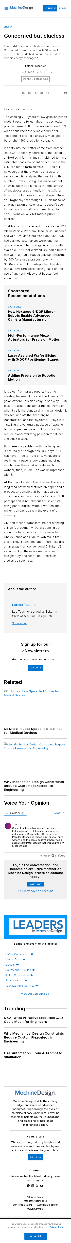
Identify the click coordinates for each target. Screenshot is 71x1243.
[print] (65, 93)
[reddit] (41, 93)
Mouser (10, 964)
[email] (47, 93)
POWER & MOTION (35, 1209)
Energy (8, 27)
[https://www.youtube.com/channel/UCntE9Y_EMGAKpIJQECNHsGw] (41, 1185)
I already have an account (35, 891)
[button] (6, 8)
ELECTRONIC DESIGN (47, 1205)
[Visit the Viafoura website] (58, 855)
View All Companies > (35, 993)
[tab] (15, 813)
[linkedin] (29, 93)
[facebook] (23, 93)
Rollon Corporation (17, 975)
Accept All (35, 1236)
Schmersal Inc (14, 980)
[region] (35, 835)
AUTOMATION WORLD (35, 1201)
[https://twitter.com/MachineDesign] (37, 1185)
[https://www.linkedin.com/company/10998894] (32, 1185)
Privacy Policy (57, 1227)
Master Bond (13, 959)
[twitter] (35, 93)
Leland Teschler (35, 65)
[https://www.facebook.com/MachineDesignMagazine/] (28, 1185)
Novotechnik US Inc (18, 970)
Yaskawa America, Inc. (19, 985)
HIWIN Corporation (17, 954)
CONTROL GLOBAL (23, 1205)
